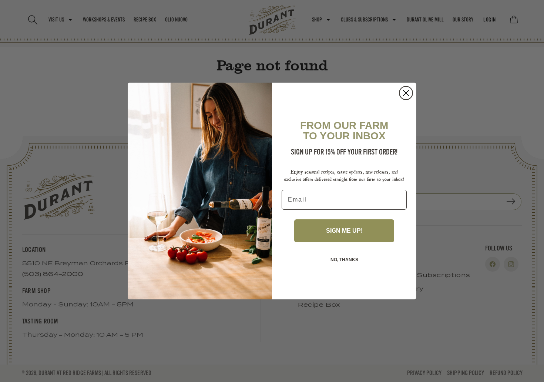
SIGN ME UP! (344, 230)
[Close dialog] (406, 93)
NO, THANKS (344, 259)
